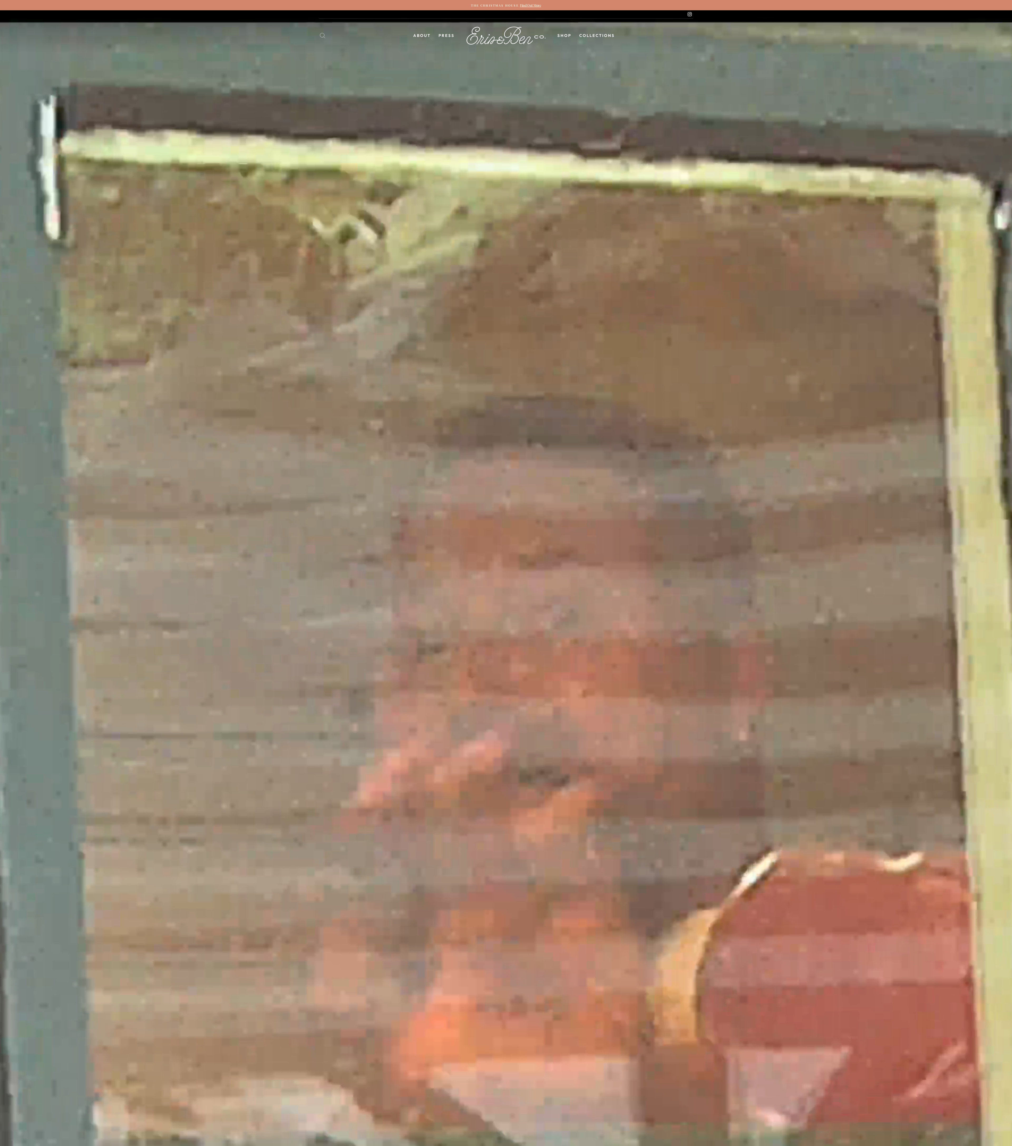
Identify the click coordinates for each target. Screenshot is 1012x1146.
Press (447, 35)
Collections (597, 35)
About (422, 35)
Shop (564, 35)
